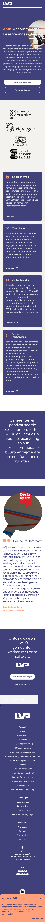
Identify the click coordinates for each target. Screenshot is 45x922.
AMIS (22, 731)
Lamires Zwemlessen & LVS (22, 773)
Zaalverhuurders (22, 810)
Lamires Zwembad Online (23, 769)
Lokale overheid (22, 802)
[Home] (7, 4)
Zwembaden (22, 806)
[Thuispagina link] (22, 716)
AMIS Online (22, 735)
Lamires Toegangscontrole (22, 781)
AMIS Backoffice (22, 739)
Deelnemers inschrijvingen (22, 814)
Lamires (22, 764)
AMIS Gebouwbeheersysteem (22, 752)
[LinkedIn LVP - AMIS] (23, 892)
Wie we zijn (22, 827)
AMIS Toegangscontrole (22, 748)
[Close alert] (40, 898)
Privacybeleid (22, 835)
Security (22, 839)
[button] (39, 4)
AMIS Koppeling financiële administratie (22, 756)
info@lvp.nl (22, 870)
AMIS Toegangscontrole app (22, 760)
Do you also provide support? (19, 699)
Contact (22, 831)
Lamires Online (22, 785)
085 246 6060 (22, 873)
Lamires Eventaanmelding (22, 789)
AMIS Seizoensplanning (22, 744)
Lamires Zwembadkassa (22, 777)
